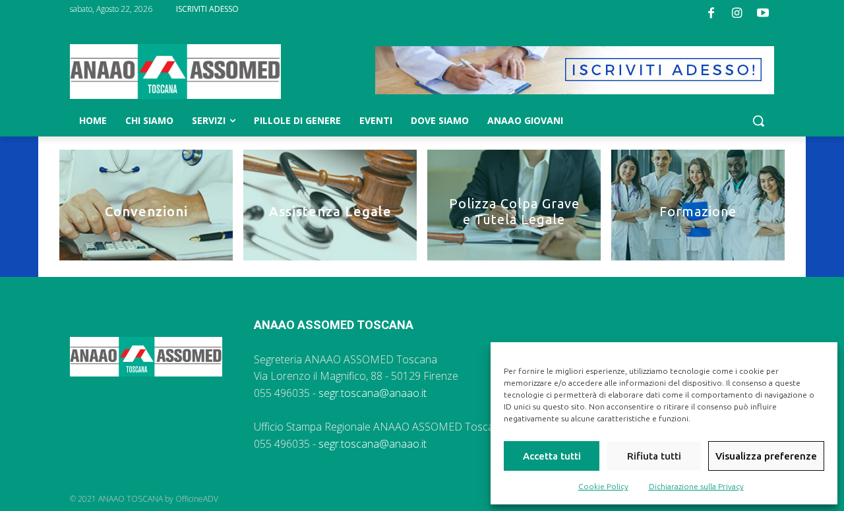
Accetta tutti (552, 456)
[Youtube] (763, 13)
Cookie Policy (603, 486)
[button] (758, 120)
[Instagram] (737, 13)
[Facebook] (711, 13)
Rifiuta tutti (654, 456)
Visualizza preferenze (766, 456)
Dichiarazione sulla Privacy (696, 486)
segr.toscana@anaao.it (372, 393)
